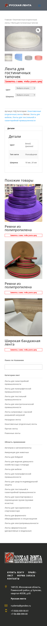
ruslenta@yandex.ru (21, 605)
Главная (8, 19)
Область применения (15, 442)
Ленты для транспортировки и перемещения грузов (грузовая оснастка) (19, 500)
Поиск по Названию (14, 360)
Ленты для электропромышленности (21, 523)
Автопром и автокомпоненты (18, 448)
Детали (10, 128)
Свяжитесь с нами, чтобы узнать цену (23, 81)
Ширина (10, 96)
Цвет (8, 89)
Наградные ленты (13, 419)
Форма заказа (26, 575)
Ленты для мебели (13, 469)
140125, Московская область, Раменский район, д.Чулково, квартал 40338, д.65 (26, 590)
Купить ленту (15, 572)
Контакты (13, 579)
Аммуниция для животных (17, 452)
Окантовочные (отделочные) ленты (21, 424)
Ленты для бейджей (14, 457)
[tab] (23, 128)
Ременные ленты (12, 433)
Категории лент (12, 375)
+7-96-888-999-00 (19, 614)
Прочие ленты (11, 428)
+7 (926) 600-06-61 (20, 610)
